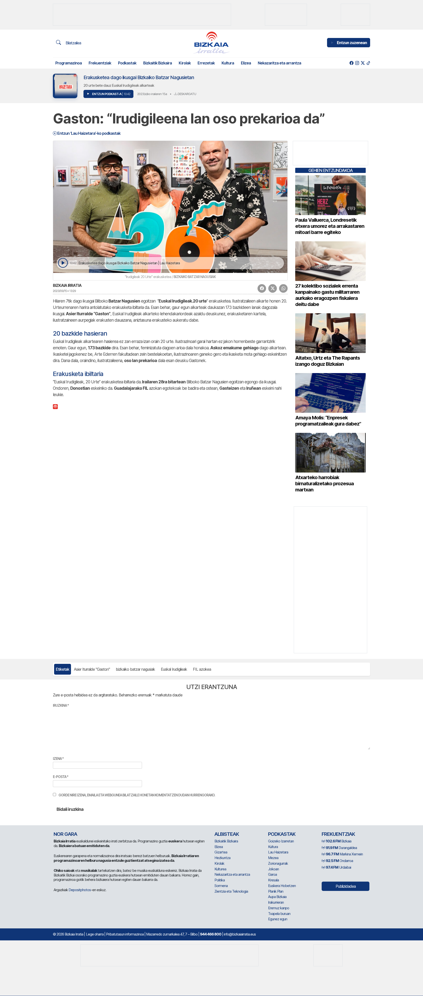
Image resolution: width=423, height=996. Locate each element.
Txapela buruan (279, 913)
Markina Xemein (344, 854)
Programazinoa (68, 63)
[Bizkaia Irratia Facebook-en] (351, 63)
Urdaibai (338, 867)
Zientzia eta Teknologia (231, 891)
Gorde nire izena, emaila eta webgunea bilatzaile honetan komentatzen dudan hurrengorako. (137, 795)
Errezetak (206, 63)
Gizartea (220, 852)
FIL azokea (202, 669)
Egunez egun (277, 919)
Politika (219, 880)
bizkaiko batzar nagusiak (135, 669)
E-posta (60, 777)
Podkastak (127, 63)
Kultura (228, 63)
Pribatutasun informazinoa (125, 934)
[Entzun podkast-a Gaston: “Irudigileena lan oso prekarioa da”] (63, 263)
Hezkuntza (222, 857)
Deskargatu (186, 94)
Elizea (246, 63)
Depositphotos (80, 889)
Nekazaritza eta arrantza (279, 63)
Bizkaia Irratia (67, 285)
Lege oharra (95, 934)
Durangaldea (341, 847)
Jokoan (273, 869)
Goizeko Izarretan (281, 841)
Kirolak (185, 63)
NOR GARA (65, 834)
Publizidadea (346, 886)
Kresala (273, 880)
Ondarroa (339, 860)
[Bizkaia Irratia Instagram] (357, 63)
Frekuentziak (100, 63)
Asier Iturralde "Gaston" (92, 669)
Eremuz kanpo (278, 908)
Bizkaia (338, 841)
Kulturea (220, 869)
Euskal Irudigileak (174, 669)
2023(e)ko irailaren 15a (152, 94)
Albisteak (226, 834)
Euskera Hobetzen (282, 885)
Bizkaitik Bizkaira (157, 63)
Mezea (273, 857)
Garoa (272, 874)
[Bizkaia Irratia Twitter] (362, 63)
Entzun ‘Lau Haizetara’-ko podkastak (88, 133)
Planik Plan (275, 891)
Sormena (221, 885)
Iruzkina (61, 705)
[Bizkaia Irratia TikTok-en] (368, 63)
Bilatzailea (73, 42)
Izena (58, 758)
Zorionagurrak (278, 863)
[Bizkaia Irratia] (211, 42)
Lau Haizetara (278, 852)
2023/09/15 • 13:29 (64, 291)
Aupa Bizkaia (277, 896)
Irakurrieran (276, 902)
